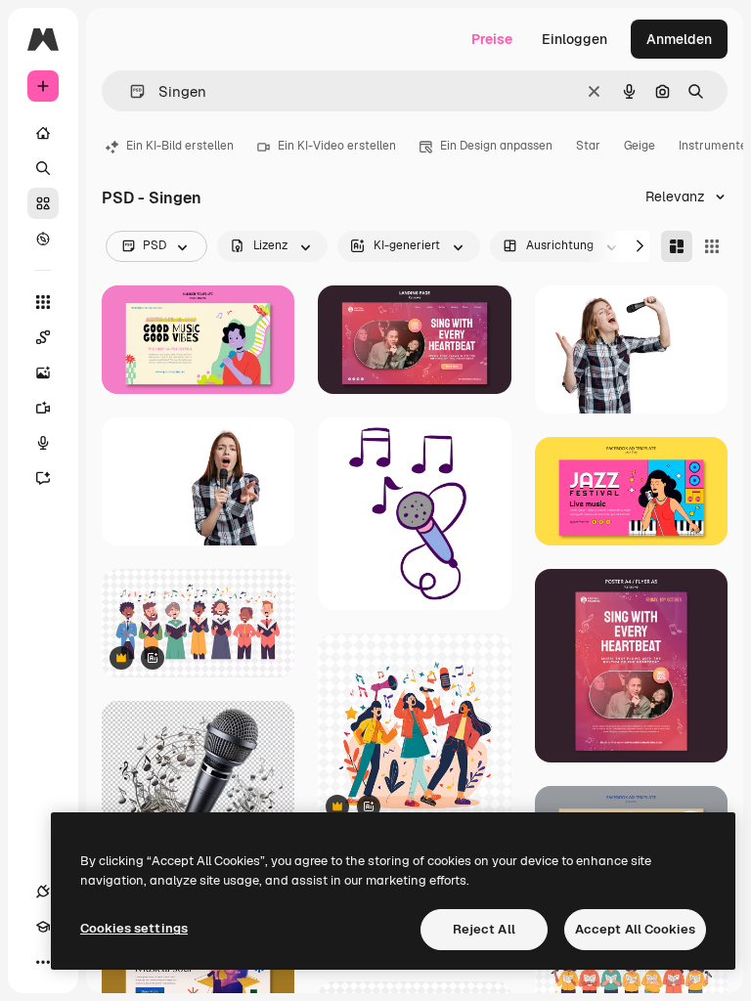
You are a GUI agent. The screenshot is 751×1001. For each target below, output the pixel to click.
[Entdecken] (43, 238)
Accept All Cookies (635, 929)
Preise (491, 39)
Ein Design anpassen (496, 145)
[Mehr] (43, 962)
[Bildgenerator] (43, 372)
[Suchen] (43, 168)
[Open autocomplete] (129, 91)
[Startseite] (43, 133)
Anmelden (679, 39)
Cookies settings (134, 928)
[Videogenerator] (43, 407)
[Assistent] (43, 478)
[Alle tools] (43, 302)
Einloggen (574, 39)
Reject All (484, 929)
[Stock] (43, 203)
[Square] (712, 246)
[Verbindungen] (43, 891)
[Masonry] (676, 246)
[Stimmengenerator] (43, 442)
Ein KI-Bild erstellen (180, 145)
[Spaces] (43, 337)
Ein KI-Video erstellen (337, 145)
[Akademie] (43, 926)
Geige (639, 145)
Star (588, 145)
